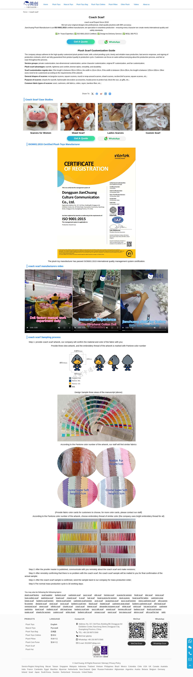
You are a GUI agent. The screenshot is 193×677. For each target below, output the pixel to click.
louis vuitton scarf (31, 598)
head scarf (60, 598)
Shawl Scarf (78, 133)
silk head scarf (160, 604)
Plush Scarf (30, 646)
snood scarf (110, 609)
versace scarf (99, 612)
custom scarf (58, 612)
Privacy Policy (115, 663)
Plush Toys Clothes (98, 4)
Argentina (129, 669)
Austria (137, 669)
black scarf (93, 604)
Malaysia (73, 666)
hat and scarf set (150, 606)
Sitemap (104, 663)
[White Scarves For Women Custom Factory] (152, 130)
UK (150, 666)
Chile (139, 666)
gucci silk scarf (97, 609)
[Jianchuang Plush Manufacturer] (31, 8)
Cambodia (38, 669)
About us (146, 4)
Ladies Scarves (115, 133)
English (54, 624)
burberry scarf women (44, 601)
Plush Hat (29, 649)
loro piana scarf (125, 612)
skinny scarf (138, 612)
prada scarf (29, 612)
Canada (156, 666)
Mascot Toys (68, 4)
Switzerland (65, 672)
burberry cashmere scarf (141, 604)
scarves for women (124, 595)
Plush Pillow (113, 4)
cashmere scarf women (83, 601)
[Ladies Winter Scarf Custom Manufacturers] (78, 130)
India (24, 669)
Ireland (24, 672)
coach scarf (80, 606)
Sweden (56, 672)
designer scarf (41, 604)
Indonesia (82, 666)
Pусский (54, 628)
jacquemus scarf (111, 601)
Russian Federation (105, 669)
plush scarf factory (32, 595)
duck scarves (124, 598)
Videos (136, 4)
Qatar (94, 669)
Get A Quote (81, 41)
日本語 (53, 632)
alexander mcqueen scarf (110, 606)
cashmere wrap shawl (121, 604)
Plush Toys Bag (82, 4)
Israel (31, 672)
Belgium (153, 669)
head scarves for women (107, 598)
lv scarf (82, 598)
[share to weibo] (101, 94)
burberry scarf (60, 595)
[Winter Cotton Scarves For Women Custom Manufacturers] (115, 130)
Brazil (117, 666)
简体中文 (54, 639)
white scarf (126, 606)
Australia (164, 666)
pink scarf (137, 606)
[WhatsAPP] (111, 42)
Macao (48, 666)
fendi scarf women (154, 609)
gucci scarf (87, 595)
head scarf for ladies (140, 598)
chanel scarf (71, 598)
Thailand (91, 666)
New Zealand (84, 669)
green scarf (43, 606)
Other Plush (125, 4)
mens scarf (159, 595)
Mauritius (54, 669)
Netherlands (73, 669)
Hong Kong (39, 666)
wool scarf (53, 604)
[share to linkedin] (105, 94)
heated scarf (105, 604)
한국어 (53, 635)
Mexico (124, 666)
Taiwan (55, 666)
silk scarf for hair (152, 612)
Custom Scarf (153, 133)
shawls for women (43, 612)
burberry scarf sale (81, 609)
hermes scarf (109, 595)
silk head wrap (66, 609)
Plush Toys (56, 4)
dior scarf (148, 595)
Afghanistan (119, 669)
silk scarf (97, 595)
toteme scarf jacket (63, 601)
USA (145, 666)
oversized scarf (31, 606)
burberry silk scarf (85, 612)
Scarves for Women (40, 133)
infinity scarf (55, 606)
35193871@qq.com (92, 643)
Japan (37, 672)
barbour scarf (139, 609)
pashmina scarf (47, 598)
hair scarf (91, 598)
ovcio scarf (64, 604)
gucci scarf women (128, 601)
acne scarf (99, 601)
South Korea (46, 672)
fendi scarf (138, 595)
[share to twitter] (92, 94)
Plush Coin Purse (33, 642)
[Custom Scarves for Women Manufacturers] (40, 130)
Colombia (132, 666)
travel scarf (39, 609)
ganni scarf (112, 612)
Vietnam (99, 666)
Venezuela (76, 672)
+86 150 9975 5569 (90, 632)
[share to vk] (110, 94)
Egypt (46, 669)
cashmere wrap (157, 598)
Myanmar (62, 669)
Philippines (108, 666)
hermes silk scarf (124, 609)
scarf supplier (47, 595)
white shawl (70, 612)
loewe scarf (29, 601)
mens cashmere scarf (146, 601)
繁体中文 (54, 642)
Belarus (145, 669)
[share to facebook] (97, 94)
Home (45, 4)
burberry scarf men (78, 604)
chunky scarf (68, 606)
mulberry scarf (52, 609)
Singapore (64, 666)
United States (87, 672)
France (30, 669)
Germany (161, 669)
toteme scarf (92, 606)
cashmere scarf (74, 595)
